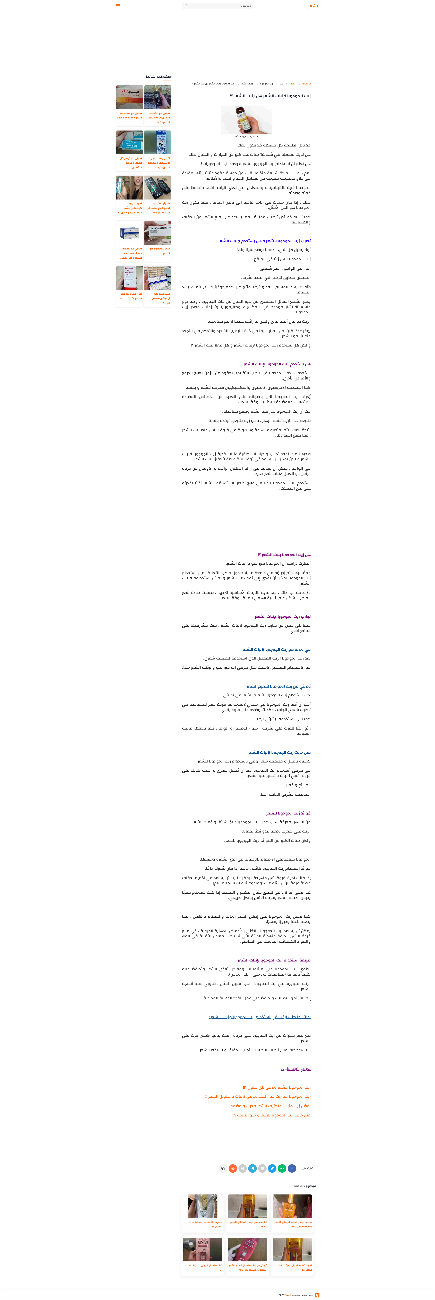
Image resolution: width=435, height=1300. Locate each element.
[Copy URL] (224, 1170)
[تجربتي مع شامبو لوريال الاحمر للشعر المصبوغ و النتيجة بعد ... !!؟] (247, 1249)
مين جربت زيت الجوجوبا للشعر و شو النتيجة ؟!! (271, 1115)
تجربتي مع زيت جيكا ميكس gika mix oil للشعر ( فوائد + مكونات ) (159, 118)
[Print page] (243, 1170)
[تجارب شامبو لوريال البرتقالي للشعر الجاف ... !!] (247, 1206)
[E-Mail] (263, 1170)
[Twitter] (273, 1170)
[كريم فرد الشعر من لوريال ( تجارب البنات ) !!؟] (202, 1206)
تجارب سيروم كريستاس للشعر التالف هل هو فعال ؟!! (130, 208)
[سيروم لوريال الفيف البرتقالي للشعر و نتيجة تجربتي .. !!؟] (292, 1206)
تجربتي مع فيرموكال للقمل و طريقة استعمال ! (130, 163)
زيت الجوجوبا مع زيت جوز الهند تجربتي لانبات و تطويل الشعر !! (258, 1096)
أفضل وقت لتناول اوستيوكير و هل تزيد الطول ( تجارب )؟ (159, 163)
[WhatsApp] (283, 1170)
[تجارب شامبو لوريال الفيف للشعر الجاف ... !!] (292, 1249)
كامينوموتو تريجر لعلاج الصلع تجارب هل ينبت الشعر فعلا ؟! (158, 208)
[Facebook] (293, 1170)
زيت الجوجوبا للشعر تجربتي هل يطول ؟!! (277, 1087)
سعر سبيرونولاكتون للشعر (159, 251)
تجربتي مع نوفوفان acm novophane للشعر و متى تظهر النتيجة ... (131, 253)
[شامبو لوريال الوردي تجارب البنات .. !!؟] (202, 1249)
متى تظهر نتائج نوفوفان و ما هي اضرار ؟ (160, 298)
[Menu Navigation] (118, 6)
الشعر (313, 6)
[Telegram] (253, 1170)
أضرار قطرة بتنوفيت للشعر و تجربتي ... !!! (131, 296)
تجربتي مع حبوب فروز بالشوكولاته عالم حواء (129, 115)
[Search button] (186, 6)
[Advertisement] (217, 47)
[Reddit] (233, 1170)
